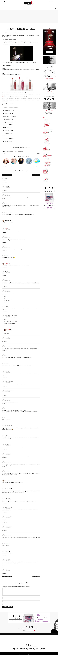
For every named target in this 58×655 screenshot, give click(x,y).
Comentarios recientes (36, 576)
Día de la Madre (45, 148)
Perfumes (44, 180)
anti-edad (45, 135)
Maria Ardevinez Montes (9, 399)
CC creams (45, 137)
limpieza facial (46, 123)
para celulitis (46, 142)
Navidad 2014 (45, 168)
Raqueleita (6, 263)
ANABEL (6, 228)
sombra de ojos (46, 166)
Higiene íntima (46, 178)
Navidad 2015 (45, 169)
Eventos (45, 177)
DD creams (46, 140)
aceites (45, 119)
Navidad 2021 (45, 174)
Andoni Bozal (46, 158)
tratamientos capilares (47, 131)
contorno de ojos (46, 138)
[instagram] (6, 1)
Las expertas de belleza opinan (47, 155)
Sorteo (45, 179)
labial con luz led (17, 151)
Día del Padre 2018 (45, 152)
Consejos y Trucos (45, 132)
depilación (45, 122)
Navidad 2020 (45, 173)
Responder (5, 182)
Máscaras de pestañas (47, 164)
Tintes (45, 130)
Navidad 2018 (45, 172)
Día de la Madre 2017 (46, 151)
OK (34, 630)
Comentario (4, 587)
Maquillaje (44, 156)
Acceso (54, 1)
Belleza (44, 117)
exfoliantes (44, 153)
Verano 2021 (44, 181)
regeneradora (46, 145)
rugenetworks (38, 654)
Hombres (44, 154)
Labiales (45, 163)
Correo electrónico (5, 599)
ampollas (45, 120)
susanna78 (6, 255)
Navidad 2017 (45, 171)
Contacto (51, 1)
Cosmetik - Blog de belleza (28, 654)
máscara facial (46, 124)
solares (45, 147)
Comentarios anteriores (7, 576)
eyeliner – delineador (47, 162)
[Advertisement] (29, 17)
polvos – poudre (46, 165)
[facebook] (3, 1)
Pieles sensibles (46, 143)
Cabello (44, 126)
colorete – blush (46, 160)
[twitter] (4, 1)
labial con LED (11, 151)
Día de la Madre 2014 (46, 149)
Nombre (3, 596)
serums (45, 146)
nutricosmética (46, 125)
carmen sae (6, 543)
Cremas (44, 133)
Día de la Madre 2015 (46, 150)
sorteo (21, 151)
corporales (45, 139)
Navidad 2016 (45, 170)
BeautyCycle (6, 151)
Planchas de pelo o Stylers (48, 129)
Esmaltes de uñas (46, 161)
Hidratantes (46, 141)
